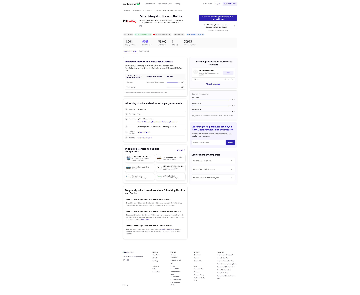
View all (180, 150)
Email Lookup (150, 4)
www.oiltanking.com (145, 138)
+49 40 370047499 (144, 132)
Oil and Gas (149, 10)
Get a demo (207, 4)
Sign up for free (230, 4)
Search (230, 142)
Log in (218, 4)
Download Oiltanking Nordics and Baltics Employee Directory (217, 18)
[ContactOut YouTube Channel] (128, 271)
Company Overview (130, 51)
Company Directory (138, 10)
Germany (158, 10)
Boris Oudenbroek (206, 70)
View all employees (213, 84)
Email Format (144, 51)
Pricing (177, 4)
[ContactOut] (132, 4)
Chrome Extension (165, 4)
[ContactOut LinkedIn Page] (124, 271)
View (228, 73)
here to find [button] (145, 219)
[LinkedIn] (141, 26)
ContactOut (126, 10)
